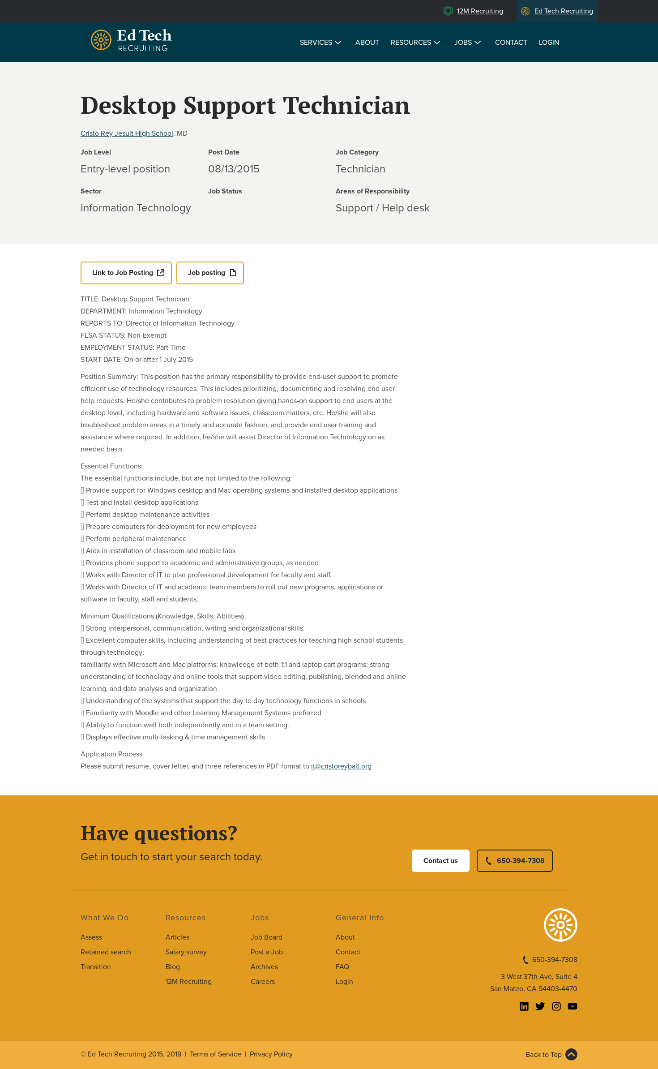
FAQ (342, 966)
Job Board (266, 937)
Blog (173, 966)
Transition (96, 966)
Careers (263, 981)
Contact (511, 42)
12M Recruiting (480, 11)
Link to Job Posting (122, 272)
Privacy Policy (271, 1054)
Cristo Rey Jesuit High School (127, 133)
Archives (264, 966)
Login (549, 42)
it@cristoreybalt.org (341, 766)
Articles (177, 937)
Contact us (440, 860)
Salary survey (186, 952)
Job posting (206, 272)
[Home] (133, 41)
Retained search (106, 952)
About (367, 42)
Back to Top (544, 1054)
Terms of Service (215, 1054)
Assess (91, 937)
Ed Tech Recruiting (563, 11)
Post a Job (267, 952)
